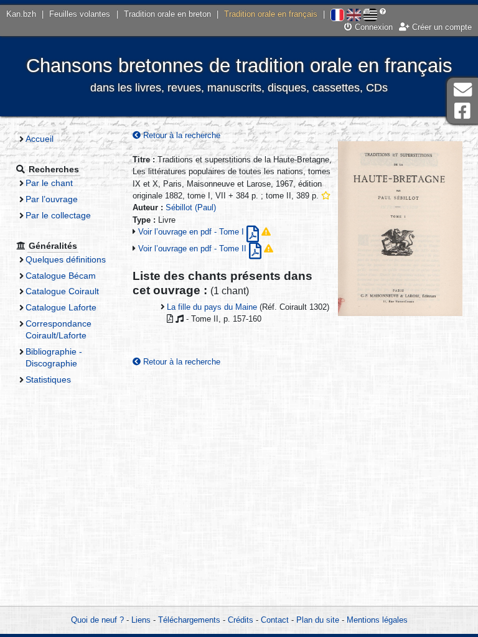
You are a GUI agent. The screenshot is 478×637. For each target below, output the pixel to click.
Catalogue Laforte (61, 307)
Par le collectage (58, 215)
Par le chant (49, 183)
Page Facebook (462, 111)
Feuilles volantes (79, 14)
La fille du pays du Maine (212, 307)
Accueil (40, 139)
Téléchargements (189, 620)
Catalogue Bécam (61, 276)
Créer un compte (441, 27)
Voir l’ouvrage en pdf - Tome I (192, 231)
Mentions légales (377, 620)
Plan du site (317, 620)
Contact (275, 620)
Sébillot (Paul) (191, 207)
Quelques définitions (66, 259)
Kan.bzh (21, 14)
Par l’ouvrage (52, 199)
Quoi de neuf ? (97, 620)
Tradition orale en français (270, 14)
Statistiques (48, 379)
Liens (141, 620)
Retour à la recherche (180, 135)
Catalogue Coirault (62, 291)
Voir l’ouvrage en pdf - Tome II (193, 248)
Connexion (372, 27)
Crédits (240, 620)
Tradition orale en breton (167, 14)
